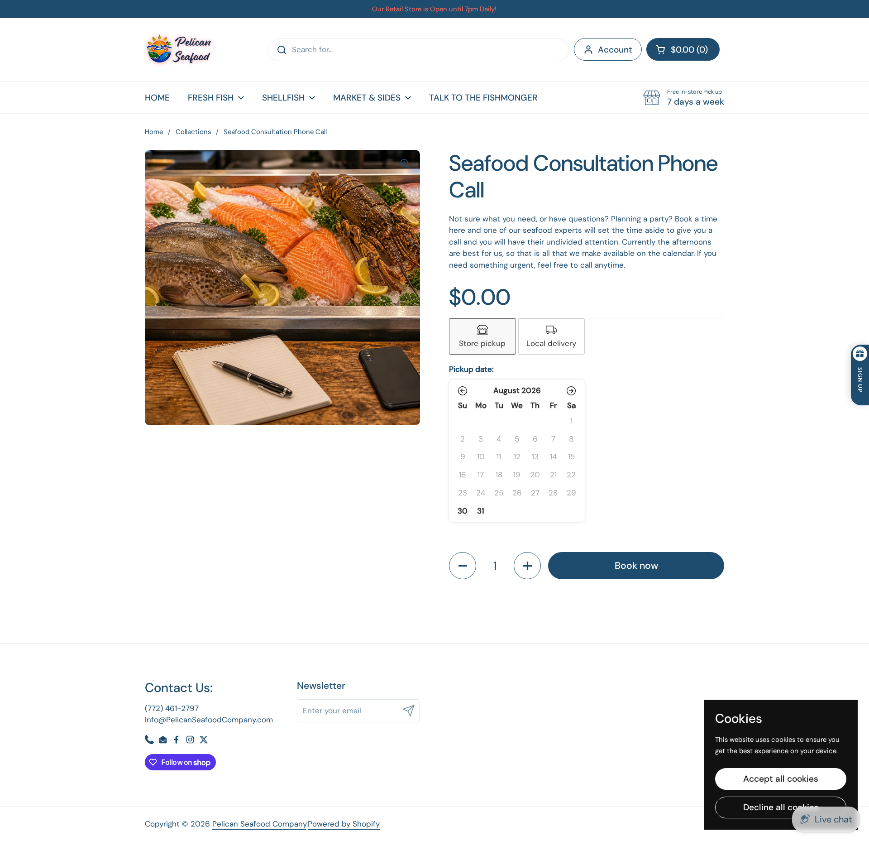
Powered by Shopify (344, 824)
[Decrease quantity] (462, 565)
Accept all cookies (780, 778)
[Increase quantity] (527, 565)
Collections (193, 131)
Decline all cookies (781, 807)
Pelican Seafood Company (259, 824)
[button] (683, 49)
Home (154, 131)
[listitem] (482, 336)
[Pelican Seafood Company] (179, 49)
